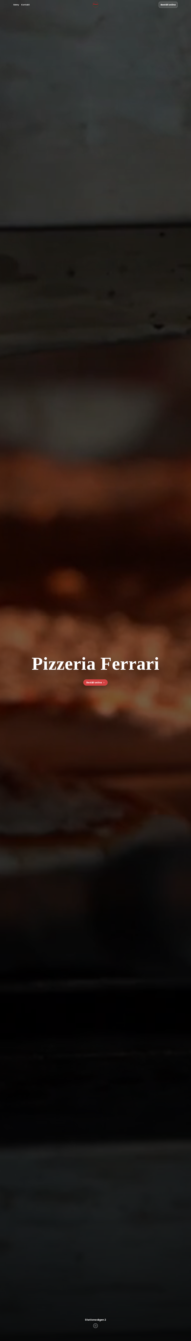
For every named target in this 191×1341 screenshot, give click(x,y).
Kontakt (25, 4)
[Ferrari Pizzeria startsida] (95, 4)
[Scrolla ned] (95, 1325)
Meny (16, 4)
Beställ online (168, 4)
